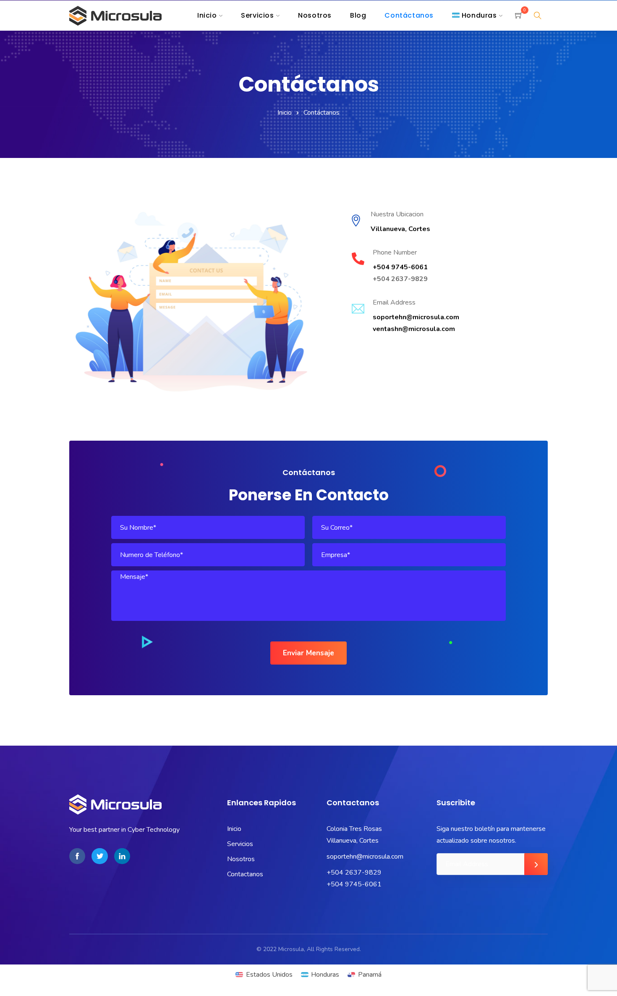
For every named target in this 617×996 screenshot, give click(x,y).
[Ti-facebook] (77, 856)
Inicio (284, 112)
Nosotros (241, 859)
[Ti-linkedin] (122, 856)
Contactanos (245, 874)
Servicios (240, 844)
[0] (519, 16)
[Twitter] (99, 856)
